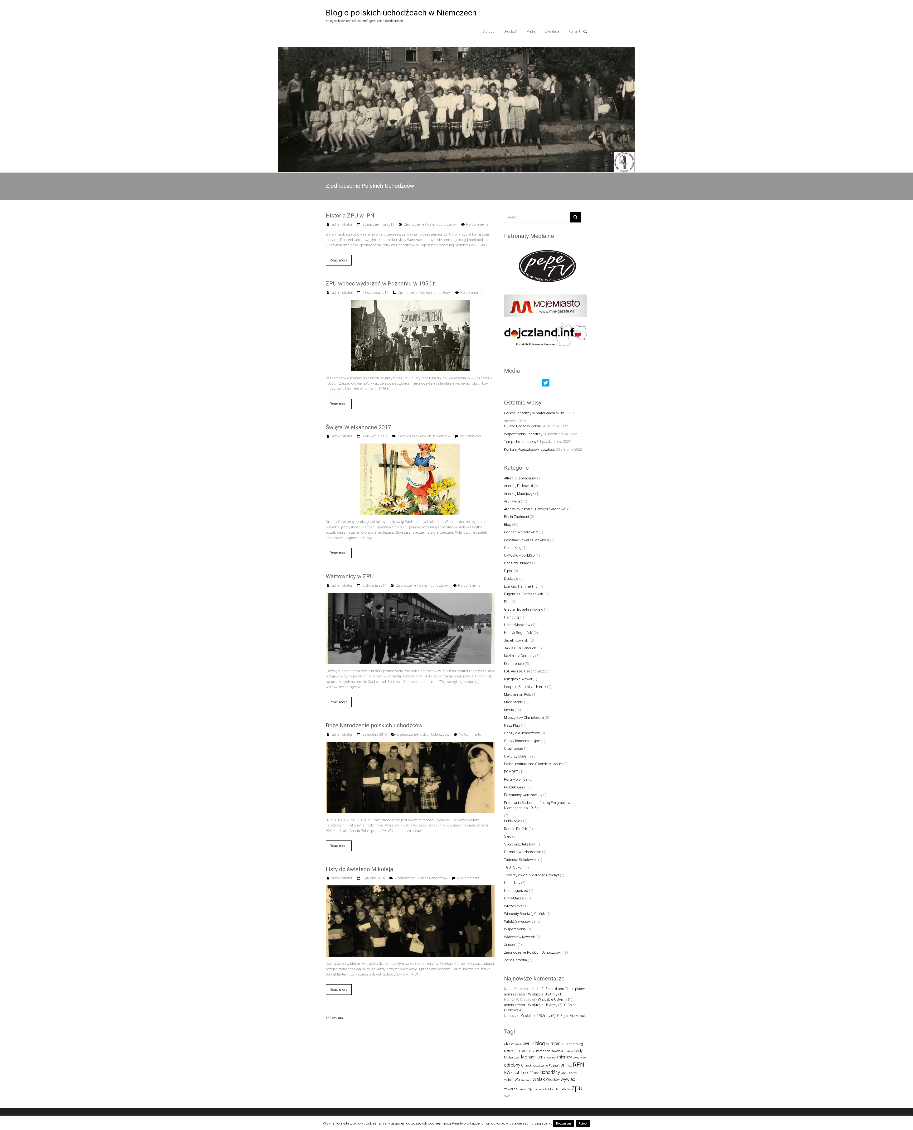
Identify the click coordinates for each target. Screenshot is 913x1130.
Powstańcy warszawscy (523, 795)
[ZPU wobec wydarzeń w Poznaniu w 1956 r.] (410, 302)
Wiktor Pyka (513, 906)
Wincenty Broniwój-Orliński (524, 914)
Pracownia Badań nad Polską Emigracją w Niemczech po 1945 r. (537, 805)
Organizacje (513, 748)
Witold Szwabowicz (519, 921)
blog (540, 1043)
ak (506, 1043)
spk (536, 1073)
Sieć (507, 836)
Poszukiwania (514, 787)
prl (563, 1065)
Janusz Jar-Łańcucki (520, 648)
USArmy (573, 1073)
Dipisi (508, 571)
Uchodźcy (512, 883)
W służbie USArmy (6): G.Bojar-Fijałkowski (553, 1016)
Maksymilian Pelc (517, 694)
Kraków (568, 1051)
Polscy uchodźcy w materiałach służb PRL (538, 413)
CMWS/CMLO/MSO (519, 555)
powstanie (540, 1065)
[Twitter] (545, 383)
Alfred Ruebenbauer (520, 478)
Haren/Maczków (517, 625)
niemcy (565, 1057)
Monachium (532, 1056)
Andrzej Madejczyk (519, 494)
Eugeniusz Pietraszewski (524, 594)
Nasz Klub (512, 725)
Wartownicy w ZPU (350, 576)
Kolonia (530, 1051)
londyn (579, 1051)
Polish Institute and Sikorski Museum (533, 764)
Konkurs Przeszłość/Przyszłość (529, 449)
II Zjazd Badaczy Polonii (522, 426)
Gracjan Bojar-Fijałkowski (523, 609)
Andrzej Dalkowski (518, 486)
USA (564, 1073)
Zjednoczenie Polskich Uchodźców (430, 224)
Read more (339, 260)
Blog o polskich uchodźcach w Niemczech (401, 12)
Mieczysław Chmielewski (524, 717)
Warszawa (523, 1079)
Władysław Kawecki (519, 937)
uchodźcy (550, 1072)
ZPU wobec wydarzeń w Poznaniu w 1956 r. (381, 283)
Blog (507, 524)
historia (509, 1051)
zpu (577, 1088)
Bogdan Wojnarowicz (521, 532)
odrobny (512, 1064)
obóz (583, 1057)
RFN (578, 1064)
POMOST (511, 772)
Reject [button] (583, 1123)
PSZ (569, 1065)
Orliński (526, 1065)
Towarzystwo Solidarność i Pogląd (531, 875)
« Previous (334, 1017)
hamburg (576, 1044)
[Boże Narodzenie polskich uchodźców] (410, 744)
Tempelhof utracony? (521, 441)
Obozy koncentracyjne (522, 741)
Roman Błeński (516, 829)
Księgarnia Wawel (518, 679)
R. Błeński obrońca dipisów (563, 989)
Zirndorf (510, 944)
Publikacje (512, 821)
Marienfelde (513, 702)
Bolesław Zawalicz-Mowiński (526, 540)
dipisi (555, 1043)
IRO (523, 1051)
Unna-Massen (515, 898)
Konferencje (514, 664)
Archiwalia (512, 501)
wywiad (568, 1079)
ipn (517, 1050)
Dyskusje (511, 578)
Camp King (512, 548)
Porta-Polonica (515, 779)
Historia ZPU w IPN (350, 215)
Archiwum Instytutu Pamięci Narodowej (535, 509)
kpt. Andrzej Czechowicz (524, 671)
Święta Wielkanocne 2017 (358, 427)
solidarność (523, 1072)
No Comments (477, 224)
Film (507, 602)
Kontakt (574, 31)
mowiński (551, 1057)
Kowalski (557, 1051)
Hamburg (511, 617)
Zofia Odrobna (515, 960)
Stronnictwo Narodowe (522, 852)
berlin (528, 1043)
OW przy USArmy (517, 756)
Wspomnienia (515, 929)
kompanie (543, 1051)
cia (547, 1044)
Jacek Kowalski (516, 640)
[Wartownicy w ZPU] (410, 595)
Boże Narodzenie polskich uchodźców (374, 725)
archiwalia (515, 1044)
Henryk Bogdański (518, 633)
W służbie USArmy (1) (545, 994)
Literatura (552, 31)
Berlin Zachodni (516, 517)
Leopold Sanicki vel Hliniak (525, 687)
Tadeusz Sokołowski (520, 860)
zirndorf (522, 1089)
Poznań (554, 1065)
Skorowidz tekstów (519, 844)
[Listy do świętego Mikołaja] (410, 888)
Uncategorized (516, 891)
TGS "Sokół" (514, 867)
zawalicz (510, 1089)
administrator (342, 224)
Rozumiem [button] (563, 1123)
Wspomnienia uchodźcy (523, 434)
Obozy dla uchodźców (522, 733)
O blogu (488, 31)
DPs (565, 1044)
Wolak (538, 1079)
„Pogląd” (510, 31)
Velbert (509, 1080)
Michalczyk (512, 1057)
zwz (507, 1096)
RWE (508, 1072)
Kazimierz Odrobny (519, 656)
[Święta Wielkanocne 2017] (410, 446)
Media (530, 31)
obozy (576, 1057)
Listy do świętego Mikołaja (359, 869)
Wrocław (553, 1079)
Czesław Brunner (517, 563)
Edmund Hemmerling (521, 586)
